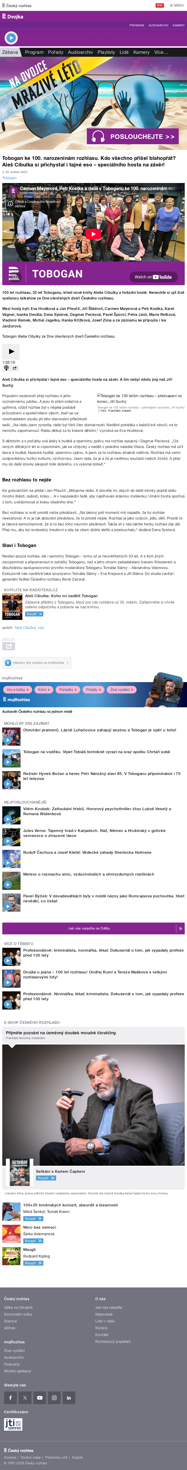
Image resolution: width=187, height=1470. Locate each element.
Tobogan (9, 178)
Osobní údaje (31, 1457)
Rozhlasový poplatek (112, 1341)
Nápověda (104, 1314)
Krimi (42, 690)
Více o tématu (18, 944)
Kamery (179, 25)
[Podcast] (6, 368)
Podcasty (12, 1364)
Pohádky (66, 690)
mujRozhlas (12, 678)
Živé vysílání (120, 690)
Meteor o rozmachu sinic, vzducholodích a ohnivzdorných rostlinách (88, 874)
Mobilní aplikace (17, 1371)
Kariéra (101, 1328)
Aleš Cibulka (25, 628)
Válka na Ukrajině (18, 1307)
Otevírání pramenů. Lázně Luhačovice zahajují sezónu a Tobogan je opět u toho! (100, 730)
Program (137, 25)
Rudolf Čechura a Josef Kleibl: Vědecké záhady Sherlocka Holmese (87, 852)
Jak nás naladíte (108, 1307)
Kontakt (102, 1335)
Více (161, 52)
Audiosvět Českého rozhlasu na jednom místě (37, 711)
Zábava (10, 52)
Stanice (10, 1321)
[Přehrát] (11, 352)
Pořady (55, 52)
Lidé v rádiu (105, 1321)
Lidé (124, 52)
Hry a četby (16, 690)
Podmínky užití (56, 1457)
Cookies (10, 1457)
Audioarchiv (158, 25)
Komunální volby (18, 1314)
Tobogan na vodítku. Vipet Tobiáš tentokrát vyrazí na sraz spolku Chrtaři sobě (96, 752)
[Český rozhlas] (16, 5)
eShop (9, 1328)
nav (41, 628)
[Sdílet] (14, 368)
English (77, 1457)
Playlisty (106, 52)
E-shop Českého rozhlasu (32, 1022)
